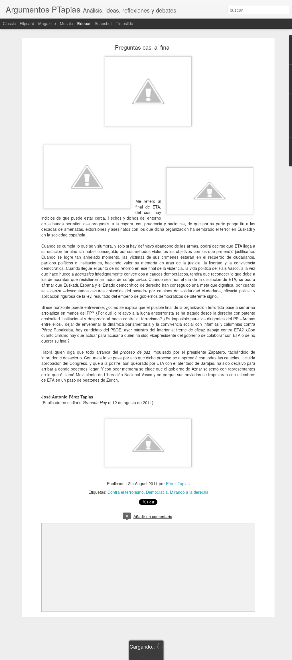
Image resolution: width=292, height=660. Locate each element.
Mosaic (66, 23)
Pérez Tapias (178, 483)
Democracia (157, 492)
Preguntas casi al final (143, 47)
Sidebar (84, 23)
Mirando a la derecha (189, 492)
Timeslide (124, 23)
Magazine (47, 23)
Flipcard (27, 23)
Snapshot (103, 23)
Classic (9, 23)
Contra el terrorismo (126, 492)
